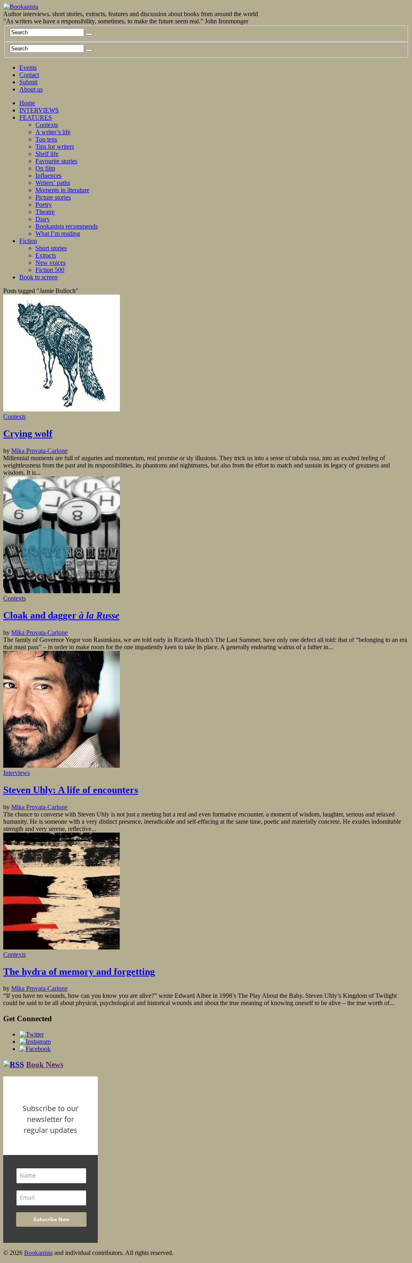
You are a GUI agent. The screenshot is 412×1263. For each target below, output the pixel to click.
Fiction (28, 240)
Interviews (16, 772)
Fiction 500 (49, 269)
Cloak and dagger (61, 615)
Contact (29, 74)
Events (28, 67)
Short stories (51, 248)
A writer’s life (52, 132)
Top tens (46, 139)
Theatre (45, 211)
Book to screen (38, 277)
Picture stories (53, 197)
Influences (48, 175)
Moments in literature (62, 190)
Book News (44, 1064)
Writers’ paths (52, 182)
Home (27, 103)
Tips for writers (54, 146)
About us (31, 89)
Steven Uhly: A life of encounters (70, 790)
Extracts (45, 255)
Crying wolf (27, 433)
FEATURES (35, 117)
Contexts (46, 124)
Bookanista (38, 1252)
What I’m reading (57, 233)
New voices (50, 262)
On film (45, 168)
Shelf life (46, 153)
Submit (28, 82)
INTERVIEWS (39, 110)
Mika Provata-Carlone (39, 450)
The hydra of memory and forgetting (79, 971)
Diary (42, 219)
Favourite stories (56, 161)
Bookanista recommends (66, 226)
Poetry (43, 204)
